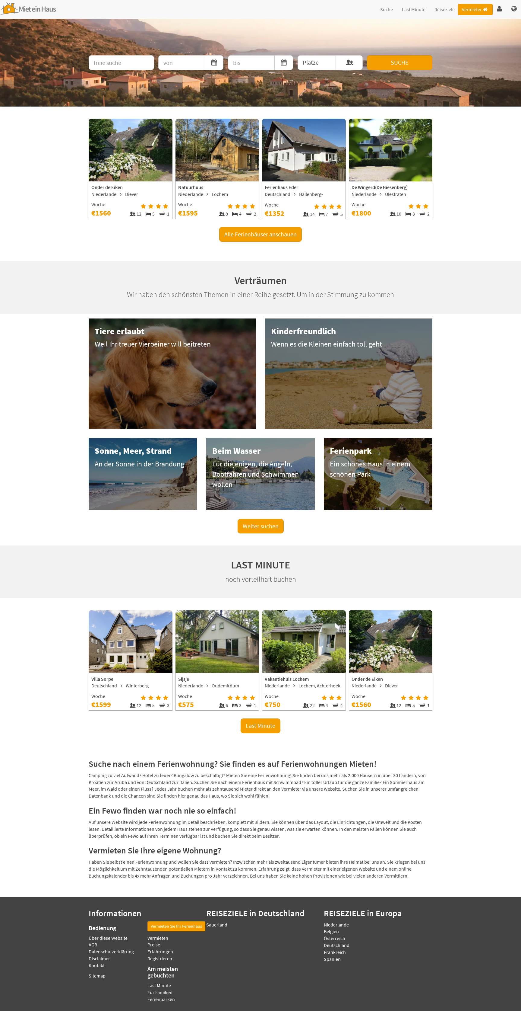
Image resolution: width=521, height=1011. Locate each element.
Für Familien (159, 992)
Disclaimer (99, 958)
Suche (386, 9)
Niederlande (336, 925)
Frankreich (335, 952)
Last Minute (413, 9)
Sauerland (216, 925)
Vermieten (157, 938)
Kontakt (97, 965)
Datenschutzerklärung (111, 952)
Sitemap (97, 976)
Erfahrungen (160, 952)
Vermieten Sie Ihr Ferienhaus (176, 926)
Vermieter (472, 9)
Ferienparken (161, 999)
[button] (499, 9)
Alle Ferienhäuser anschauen (260, 234)
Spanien (332, 959)
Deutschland (336, 945)
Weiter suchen (261, 526)
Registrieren (159, 958)
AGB (93, 945)
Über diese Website (108, 938)
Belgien (331, 931)
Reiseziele (444, 9)
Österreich (334, 938)
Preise (153, 945)
